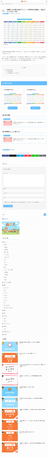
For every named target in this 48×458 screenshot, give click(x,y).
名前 (4, 188)
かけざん (7, 13)
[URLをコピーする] (42, 156)
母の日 (6, 264)
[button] (5, 156)
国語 (4, 310)
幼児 (5, 329)
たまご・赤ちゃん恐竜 (9, 269)
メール (5, 193)
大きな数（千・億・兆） (8, 307)
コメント (5, 173)
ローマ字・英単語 (7, 282)
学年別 (5, 326)
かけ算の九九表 (9, 69)
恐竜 (5, 267)
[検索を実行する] (45, 214)
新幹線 (6, 247)
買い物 (5, 334)
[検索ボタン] (46, 1)
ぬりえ (5, 242)
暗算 (5, 318)
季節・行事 (6, 252)
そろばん (5, 315)
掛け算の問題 (10, 71)
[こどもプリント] (24, 1)
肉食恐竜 (6, 272)
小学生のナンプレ (7, 331)
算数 (4, 13)
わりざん (5, 300)
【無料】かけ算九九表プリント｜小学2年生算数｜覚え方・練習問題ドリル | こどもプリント (28, 123)
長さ (5, 302)
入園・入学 (7, 257)
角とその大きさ (7, 305)
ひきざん (5, 295)
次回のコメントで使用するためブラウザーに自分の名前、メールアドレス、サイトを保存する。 (22, 202)
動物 (5, 279)
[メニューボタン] (1, 1)
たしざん (5, 292)
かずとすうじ (6, 287)
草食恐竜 (6, 274)
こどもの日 (7, 254)
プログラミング (7, 323)
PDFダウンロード (12, 107)
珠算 (5, 321)
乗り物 (5, 244)
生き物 (5, 277)
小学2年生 (12, 149)
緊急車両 (6, 249)
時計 (5, 290)
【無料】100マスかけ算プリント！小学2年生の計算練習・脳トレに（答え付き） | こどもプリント (28, 139)
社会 (4, 313)
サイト (4, 197)
